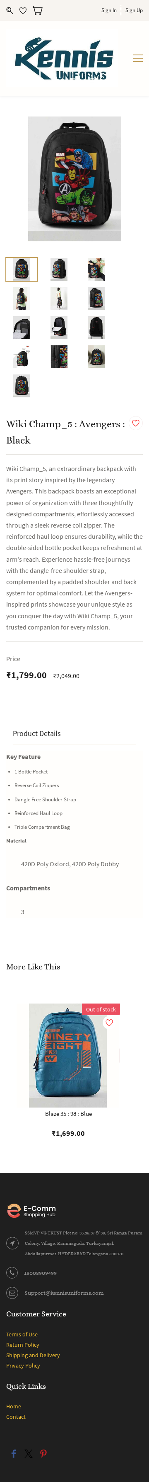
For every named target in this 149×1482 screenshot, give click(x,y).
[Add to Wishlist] (136, 423)
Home (13, 1406)
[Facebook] (13, 1453)
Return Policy (22, 1344)
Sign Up (134, 10)
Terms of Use (22, 1334)
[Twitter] (28, 1453)
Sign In (109, 10)
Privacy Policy (23, 1365)
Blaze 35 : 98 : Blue (68, 1114)
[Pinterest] (43, 1453)
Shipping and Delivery (33, 1355)
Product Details (37, 733)
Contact (16, 1416)
